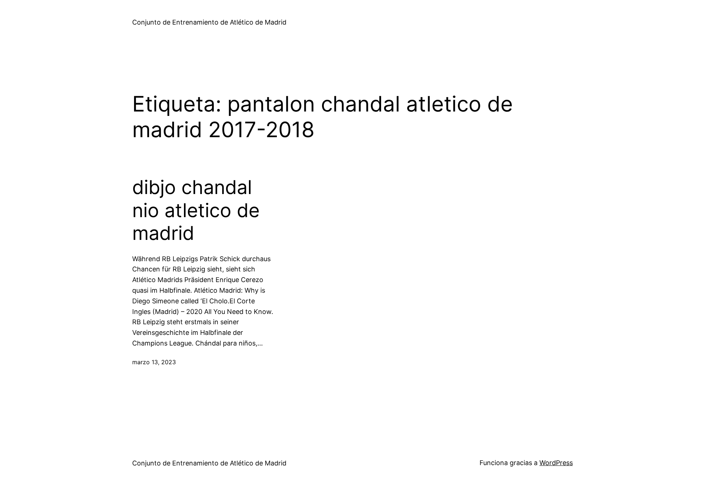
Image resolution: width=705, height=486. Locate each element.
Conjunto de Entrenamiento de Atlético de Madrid (209, 22)
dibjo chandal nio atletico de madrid (196, 210)
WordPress (556, 463)
